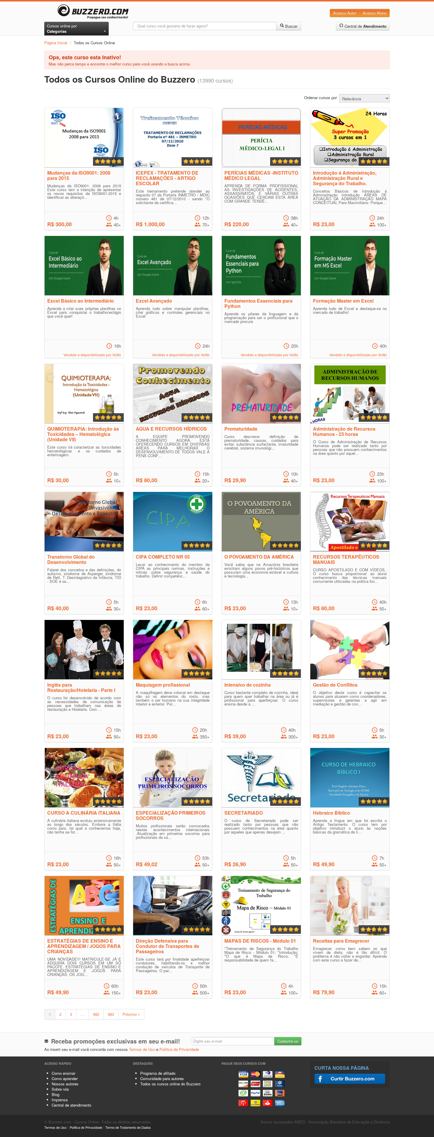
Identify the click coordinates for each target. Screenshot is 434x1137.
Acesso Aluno (374, 13)
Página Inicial (55, 42)
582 (96, 1014)
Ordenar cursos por (320, 97)
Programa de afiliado (157, 1073)
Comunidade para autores (162, 1078)
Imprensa (60, 1099)
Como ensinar (63, 1073)
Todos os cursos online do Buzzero (170, 1084)
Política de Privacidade (179, 1049)
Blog (55, 1094)
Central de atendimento (71, 1105)
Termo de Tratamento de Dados (128, 1127)
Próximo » (131, 1014)
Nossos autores (65, 1084)
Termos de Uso (142, 1049)
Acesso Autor (344, 13)
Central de (364, 26)
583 (111, 1014)
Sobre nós (60, 1089)
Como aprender (65, 1078)
